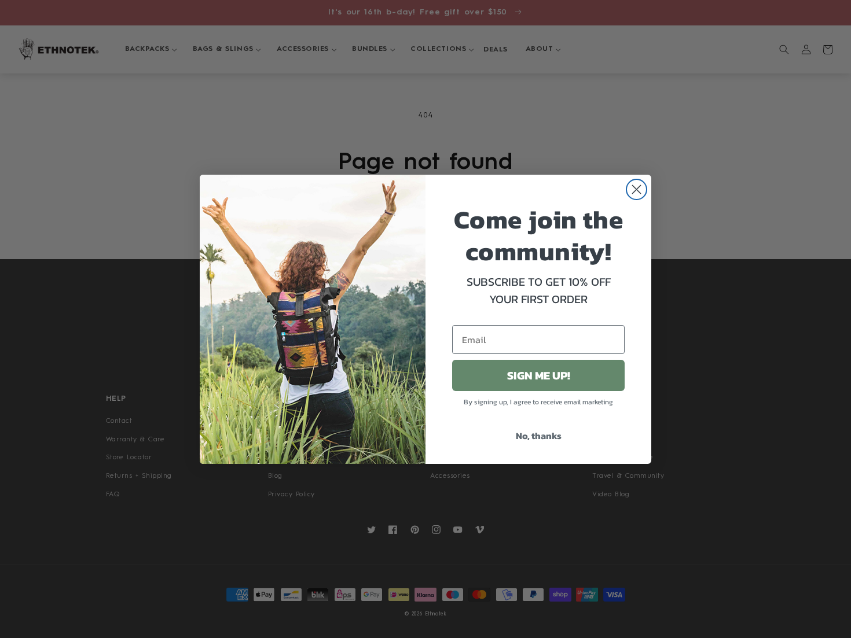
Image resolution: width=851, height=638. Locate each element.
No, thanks (539, 435)
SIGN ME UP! (538, 375)
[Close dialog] (636, 189)
